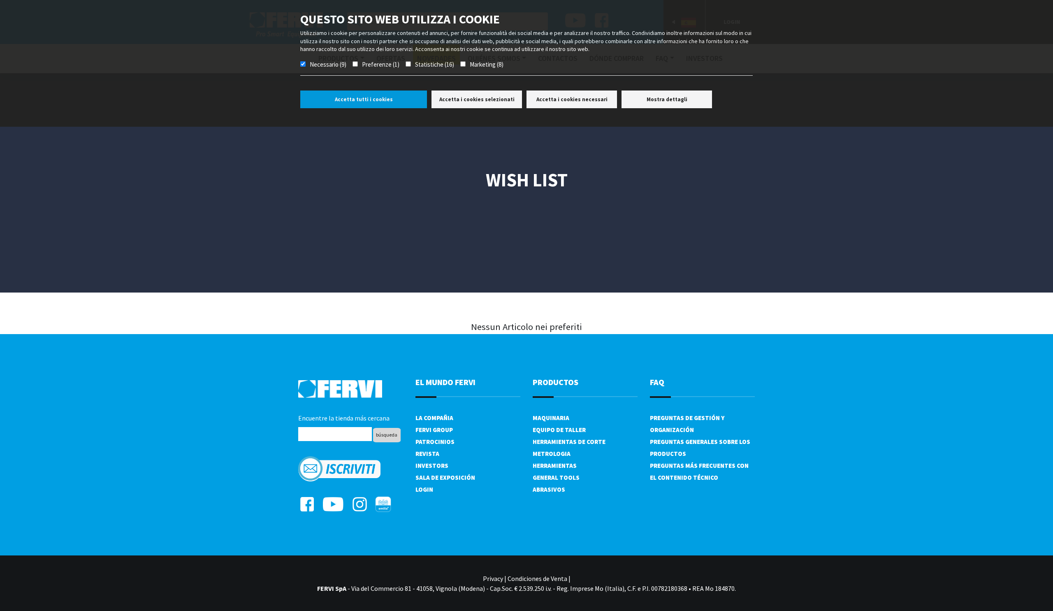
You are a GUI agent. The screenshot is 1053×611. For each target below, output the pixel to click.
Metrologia (552, 454)
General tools (556, 477)
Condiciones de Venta (537, 578)
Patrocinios (435, 442)
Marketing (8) (486, 64)
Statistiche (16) (434, 64)
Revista (427, 454)
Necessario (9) (328, 64)
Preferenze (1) (380, 64)
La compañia (434, 418)
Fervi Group (434, 430)
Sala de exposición (445, 477)
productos (555, 382)
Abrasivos (549, 489)
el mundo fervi (445, 382)
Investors (431, 465)
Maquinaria (551, 418)
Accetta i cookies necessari (572, 99)
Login (424, 489)
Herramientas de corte (569, 442)
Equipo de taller (559, 430)
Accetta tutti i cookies (364, 99)
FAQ (657, 382)
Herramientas (555, 465)
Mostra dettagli (667, 99)
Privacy (493, 578)
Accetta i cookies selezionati (477, 99)
